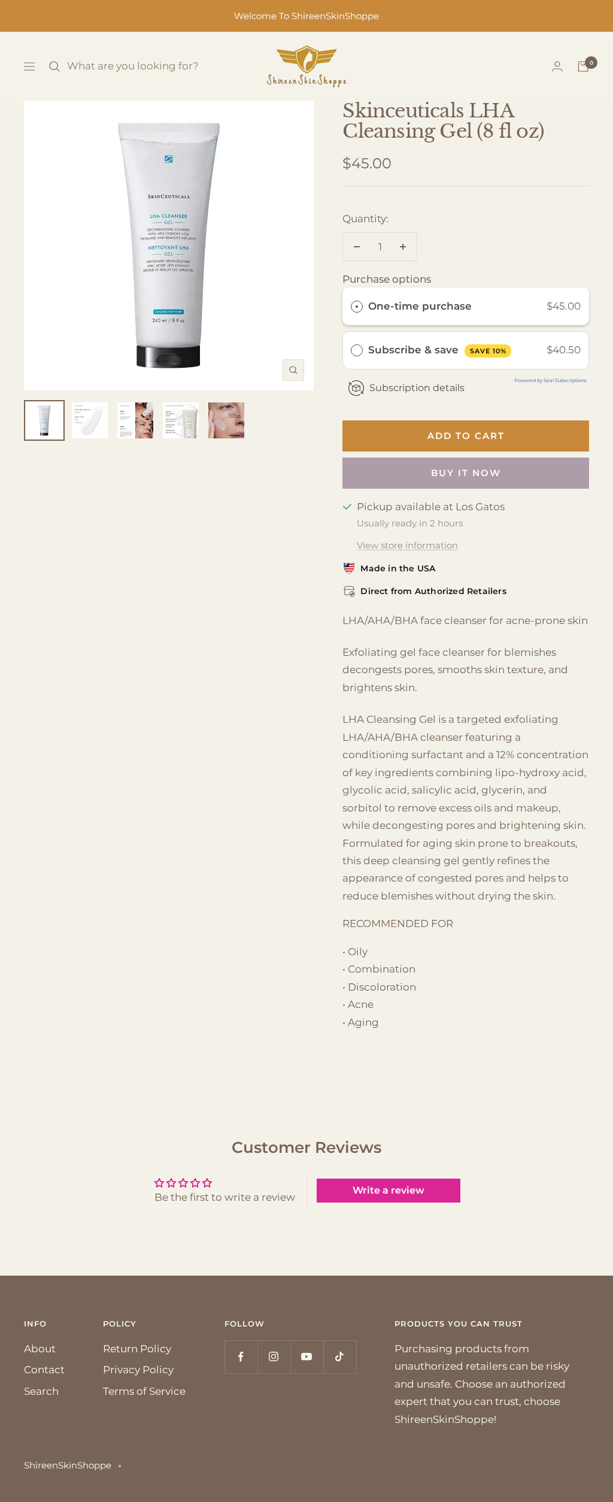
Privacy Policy (138, 1370)
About (40, 1349)
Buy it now (466, 473)
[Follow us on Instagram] (273, 1356)
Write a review (388, 1190)
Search (41, 1391)
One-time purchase (420, 306)
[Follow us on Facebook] (240, 1356)
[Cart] (583, 66)
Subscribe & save (437, 350)
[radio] (357, 306)
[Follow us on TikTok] (339, 1356)
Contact (44, 1370)
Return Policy (137, 1349)
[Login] (557, 66)
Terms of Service (144, 1391)
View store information (407, 545)
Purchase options (386, 279)
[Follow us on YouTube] (306, 1356)
